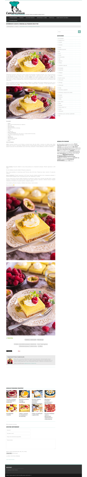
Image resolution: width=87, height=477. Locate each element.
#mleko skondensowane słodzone (25, 344)
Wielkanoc (60, 157)
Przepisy (21, 17)
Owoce (60, 75)
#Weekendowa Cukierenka (28, 346)
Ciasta (16, 26)
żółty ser (72, 160)
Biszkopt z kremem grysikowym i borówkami (48, 401)
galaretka (70, 148)
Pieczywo (61, 79)
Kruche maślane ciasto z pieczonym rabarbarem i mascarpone (49, 416)
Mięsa (60, 62)
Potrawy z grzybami (63, 89)
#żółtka (40, 346)
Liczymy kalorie (13, 20)
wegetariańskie (71, 156)
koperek (79, 149)
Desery (59, 47)
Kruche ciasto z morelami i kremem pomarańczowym (37, 401)
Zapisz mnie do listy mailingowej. (14, 455)
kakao (77, 149)
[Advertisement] (30, 39)
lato (58, 150)
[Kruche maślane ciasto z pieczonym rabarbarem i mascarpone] (50, 408)
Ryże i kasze (60, 101)
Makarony (60, 60)
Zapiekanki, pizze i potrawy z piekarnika (66, 113)
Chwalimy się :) (61, 40)
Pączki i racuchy (61, 78)
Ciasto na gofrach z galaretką (37, 414)
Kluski (59, 53)
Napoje (60, 72)
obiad (72, 150)
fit (67, 148)
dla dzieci (75, 146)
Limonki (30, 76)
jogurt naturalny (71, 149)
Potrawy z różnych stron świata (65, 92)
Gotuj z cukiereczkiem (10, 475)
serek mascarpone (74, 152)
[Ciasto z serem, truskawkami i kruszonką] (24, 408)
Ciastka (60, 44)
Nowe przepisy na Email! (62, 17)
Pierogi (60, 82)
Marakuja (40, 340)
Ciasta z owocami (30, 340)
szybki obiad (77, 153)
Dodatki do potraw (62, 49)
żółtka (69, 160)
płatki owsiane (65, 152)
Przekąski (60, 95)
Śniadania (60, 105)
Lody (59, 59)
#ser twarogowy (42, 344)
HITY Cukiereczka (76, 148)
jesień (66, 149)
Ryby (60, 99)
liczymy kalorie (63, 150)
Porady (59, 87)
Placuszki (61, 85)
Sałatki (59, 103)
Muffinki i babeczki (63, 65)
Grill (59, 51)
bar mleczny (59, 144)
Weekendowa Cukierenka (65, 155)
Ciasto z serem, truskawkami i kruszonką (23, 415)
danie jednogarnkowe (68, 146)
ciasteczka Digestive (71, 145)
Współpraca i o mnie (42, 17)
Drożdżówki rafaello (9, 414)
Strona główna (13, 17)
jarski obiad (62, 149)
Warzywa (61, 111)
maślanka (68, 150)
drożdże (59, 148)
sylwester (68, 153)
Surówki (59, 109)
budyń (65, 145)
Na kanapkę (60, 68)
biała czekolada (65, 144)
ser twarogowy (61, 153)
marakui (51, 76)
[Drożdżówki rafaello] (11, 408)
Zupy (59, 115)
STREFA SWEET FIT (62, 107)
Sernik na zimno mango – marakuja (24, 400)
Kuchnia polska (61, 57)
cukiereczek (20, 357)
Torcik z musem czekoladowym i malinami (11, 400)
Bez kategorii (61, 38)
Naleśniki (61, 70)
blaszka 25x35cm (71, 144)
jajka (58, 149)
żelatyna (66, 160)
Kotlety (59, 55)
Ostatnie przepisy (30, 17)
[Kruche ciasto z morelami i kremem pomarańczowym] (37, 394)
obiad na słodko (77, 150)
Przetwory (60, 97)
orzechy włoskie (60, 152)
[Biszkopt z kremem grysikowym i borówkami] (50, 394)
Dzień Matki (64, 148)
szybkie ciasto (72, 153)
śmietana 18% (64, 159)
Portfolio (51, 17)
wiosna (65, 157)
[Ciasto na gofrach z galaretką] (37, 408)
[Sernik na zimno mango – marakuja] (24, 394)
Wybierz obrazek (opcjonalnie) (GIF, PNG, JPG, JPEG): (16, 451)
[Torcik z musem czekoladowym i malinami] (11, 394)
